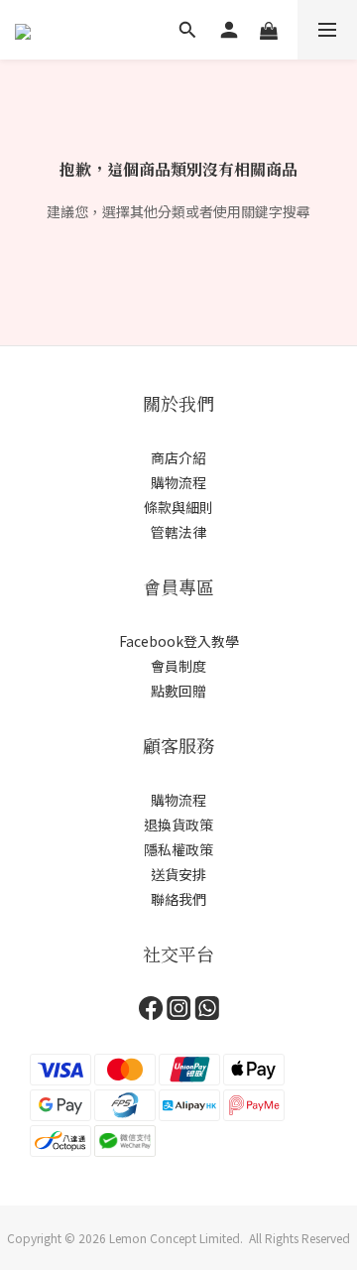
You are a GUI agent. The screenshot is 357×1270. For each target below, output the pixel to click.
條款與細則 (178, 507)
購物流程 (178, 482)
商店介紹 (178, 457)
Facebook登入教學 (179, 641)
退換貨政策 (178, 824)
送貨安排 (178, 874)
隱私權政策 (178, 849)
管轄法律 (178, 532)
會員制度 (178, 666)
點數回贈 (178, 690)
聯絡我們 (178, 899)
